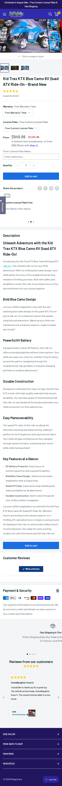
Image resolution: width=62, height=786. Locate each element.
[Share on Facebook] (40, 188)
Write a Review (34, 569)
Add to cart (31, 176)
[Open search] (50, 14)
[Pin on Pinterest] (45, 188)
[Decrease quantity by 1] (18, 165)
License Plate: (25, 121)
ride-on (7, 265)
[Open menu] (4, 14)
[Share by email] (57, 188)
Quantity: (8, 165)
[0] (56, 14)
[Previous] (3, 697)
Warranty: (19, 106)
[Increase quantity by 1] (34, 165)
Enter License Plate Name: (17, 151)
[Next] (58, 697)
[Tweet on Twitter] (51, 188)
